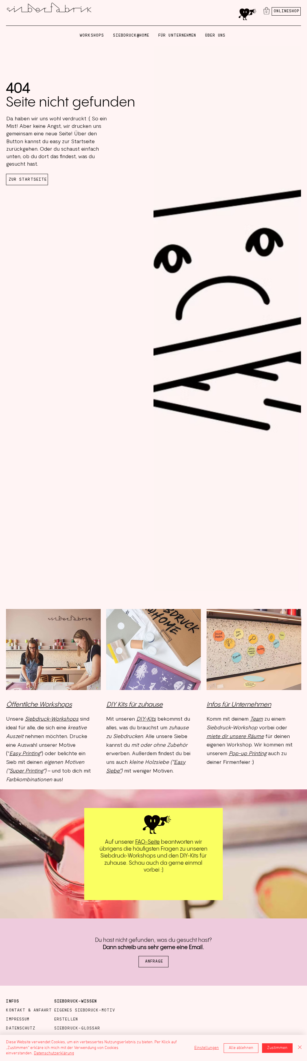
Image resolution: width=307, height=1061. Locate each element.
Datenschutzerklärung (54, 1053)
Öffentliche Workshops (39, 704)
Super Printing (26, 771)
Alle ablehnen (241, 1047)
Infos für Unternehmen (239, 704)
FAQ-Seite (147, 842)
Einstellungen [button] (206, 1047)
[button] (267, 10)
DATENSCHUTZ (20, 1028)
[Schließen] (299, 1048)
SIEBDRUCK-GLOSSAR (77, 1028)
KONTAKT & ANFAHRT (29, 1010)
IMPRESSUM (17, 1019)
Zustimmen (277, 1047)
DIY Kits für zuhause (134, 704)
